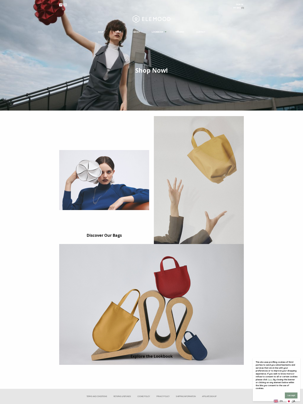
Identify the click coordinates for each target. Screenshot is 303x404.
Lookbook (157, 31)
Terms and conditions (96, 396)
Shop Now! (151, 70)
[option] (291, 401)
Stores (180, 31)
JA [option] (294, 401)
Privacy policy (163, 396)
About (136, 31)
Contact (200, 31)
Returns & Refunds (122, 396)
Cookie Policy (143, 396)
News (118, 31)
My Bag (238, 7)
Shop (101, 31)
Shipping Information (186, 396)
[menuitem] (100, 32)
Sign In (239, 4)
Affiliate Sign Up (209, 396)
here (270, 379)
